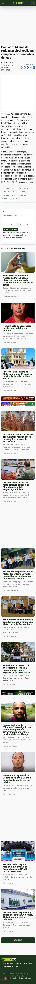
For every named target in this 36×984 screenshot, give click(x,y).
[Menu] (2, 3)
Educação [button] (5, 192)
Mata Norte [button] (6, 199)
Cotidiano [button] (14, 188)
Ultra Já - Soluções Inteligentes (21, 978)
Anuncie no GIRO (8, 963)
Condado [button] (5, 188)
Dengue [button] (14, 195)
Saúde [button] (14, 192)
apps (19, 963)
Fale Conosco (28, 963)
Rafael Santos (9, 63)
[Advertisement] (18, 26)
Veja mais (18, 940)
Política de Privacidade (10, 967)
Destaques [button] (24, 188)
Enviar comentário (10, 229)
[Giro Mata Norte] (18, 3)
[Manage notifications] (5, 978)
